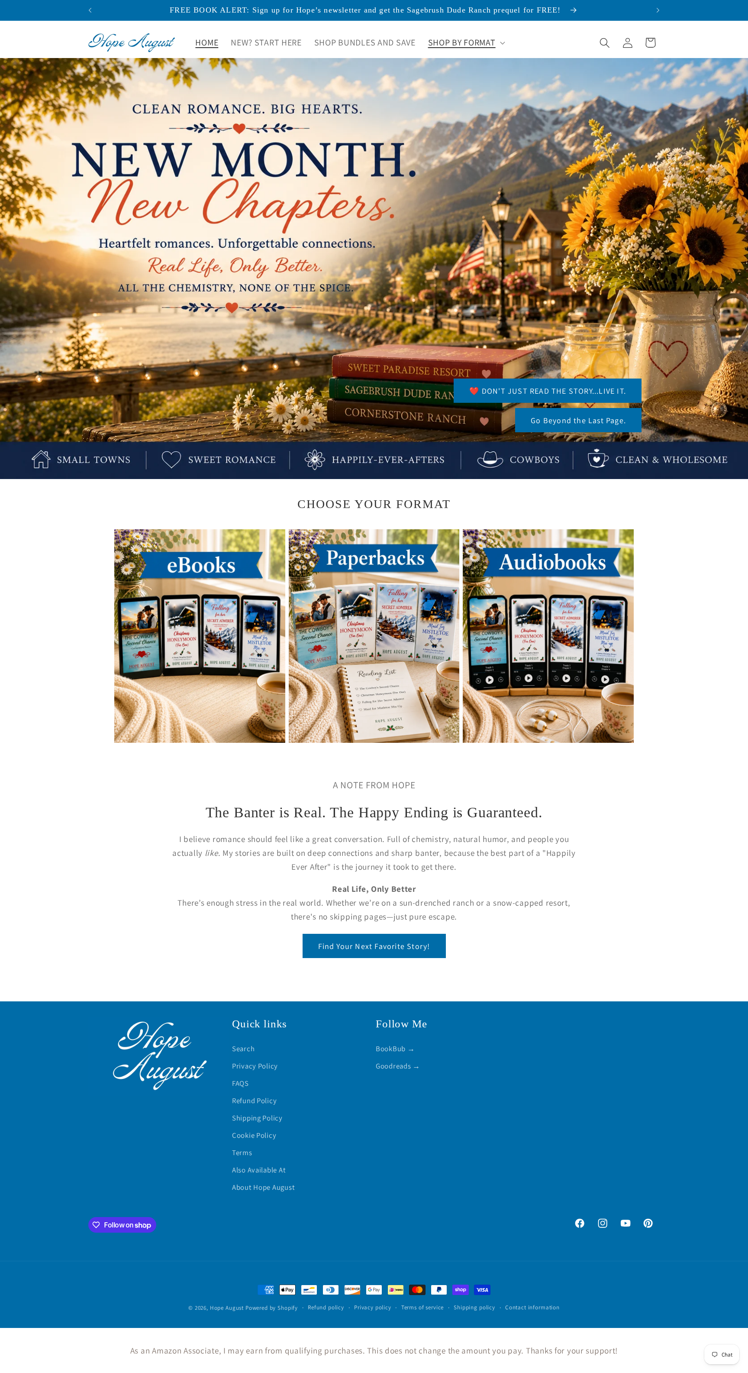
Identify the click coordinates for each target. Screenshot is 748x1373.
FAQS (240, 1083)
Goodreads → (398, 1066)
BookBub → (395, 1048)
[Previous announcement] (90, 10)
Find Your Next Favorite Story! (374, 946)
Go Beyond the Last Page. (578, 420)
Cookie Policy (254, 1135)
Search (243, 1048)
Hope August (227, 1307)
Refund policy (326, 1307)
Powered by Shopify (271, 1307)
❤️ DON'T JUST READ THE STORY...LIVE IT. (547, 391)
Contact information (532, 1307)
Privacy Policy (255, 1066)
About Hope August (263, 1187)
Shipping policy (474, 1307)
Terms (242, 1152)
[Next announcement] (657, 10)
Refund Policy (254, 1100)
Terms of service (422, 1307)
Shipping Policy (257, 1118)
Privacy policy (372, 1307)
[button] (465, 43)
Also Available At (259, 1170)
